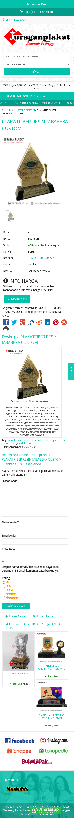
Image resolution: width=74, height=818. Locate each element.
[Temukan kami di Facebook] (20, 740)
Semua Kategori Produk (24, 96)
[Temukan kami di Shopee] (20, 751)
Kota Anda (8, 549)
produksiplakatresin (54, 440)
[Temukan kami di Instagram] (53, 740)
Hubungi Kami (18, 298)
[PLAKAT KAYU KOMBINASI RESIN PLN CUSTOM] (52, 696)
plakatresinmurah (32, 440)
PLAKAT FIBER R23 (18, 673)
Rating (6, 578)
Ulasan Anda (9, 481)
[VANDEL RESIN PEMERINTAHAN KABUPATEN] (52, 647)
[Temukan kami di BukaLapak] (37, 761)
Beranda (6, 110)
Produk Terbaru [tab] (45, 616)
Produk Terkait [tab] (17, 616)
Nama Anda (9, 522)
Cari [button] (38, 71)
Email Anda (9, 535)
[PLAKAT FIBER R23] (18, 651)
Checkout (47, 12)
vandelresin (24, 443)
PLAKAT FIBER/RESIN (24, 110)
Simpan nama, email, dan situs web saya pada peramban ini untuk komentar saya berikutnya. (30, 568)
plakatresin (14, 440)
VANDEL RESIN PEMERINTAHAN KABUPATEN (51, 667)
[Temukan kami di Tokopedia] (53, 751)
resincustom (9, 443)
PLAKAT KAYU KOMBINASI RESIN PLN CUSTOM (52, 717)
